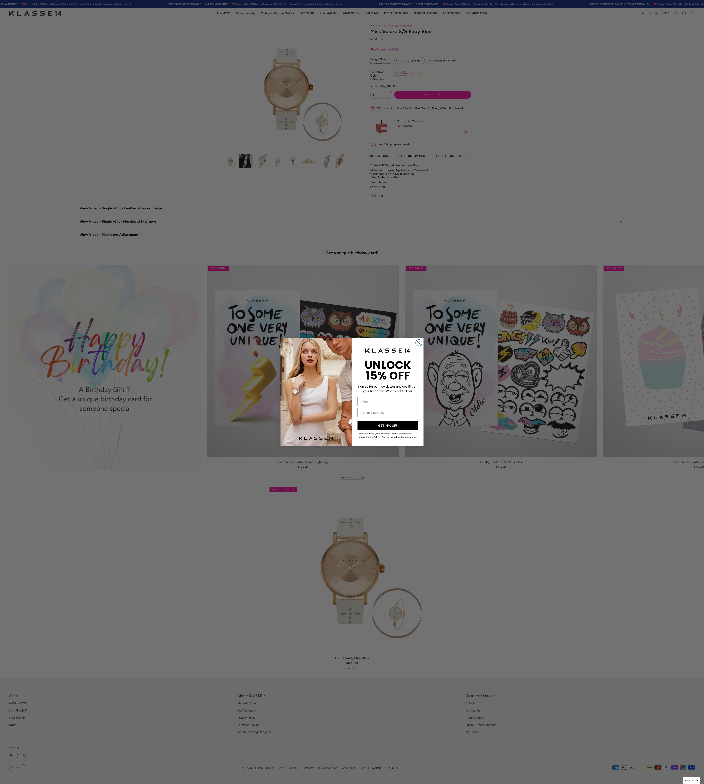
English (689, 780)
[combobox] (691, 780)
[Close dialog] (419, 343)
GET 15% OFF (387, 425)
